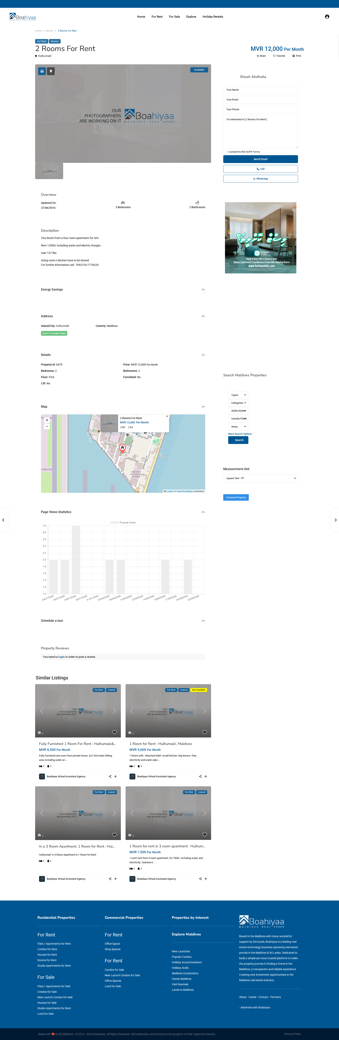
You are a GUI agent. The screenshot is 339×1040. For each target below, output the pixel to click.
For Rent (157, 16)
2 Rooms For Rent (131, 418)
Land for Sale (45, 1013)
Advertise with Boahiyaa (255, 1007)
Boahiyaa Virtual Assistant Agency (66, 776)
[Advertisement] (260, 324)
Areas (234, 426)
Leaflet (169, 491)
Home (141, 16)
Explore (191, 16)
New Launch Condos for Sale (55, 997)
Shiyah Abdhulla (253, 76)
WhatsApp (262, 178)
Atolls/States (238, 410)
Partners (275, 997)
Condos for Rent (47, 949)
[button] (123, 449)
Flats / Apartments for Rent (54, 943)
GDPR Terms (253, 151)
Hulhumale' (45, 55)
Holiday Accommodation (187, 962)
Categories (237, 402)
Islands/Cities (239, 418)
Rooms (49, 30)
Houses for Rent (47, 954)
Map (44, 406)
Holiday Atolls (180, 967)
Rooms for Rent (46, 960)
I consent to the (244, 151)
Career (253, 997)
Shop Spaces (112, 949)
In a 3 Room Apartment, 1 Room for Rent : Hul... (77, 846)
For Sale (174, 16)
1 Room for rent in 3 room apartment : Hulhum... (167, 846)
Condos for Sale (47, 991)
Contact (263, 997)
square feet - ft (235, 478)
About (243, 997)
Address (47, 316)
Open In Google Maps (54, 333)
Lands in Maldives (183, 989)
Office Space (112, 943)
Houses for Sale (46, 1002)
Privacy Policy (292, 1033)
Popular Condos (181, 956)
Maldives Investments (185, 973)
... (66, 759)
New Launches (181, 951)
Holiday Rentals (213, 16)
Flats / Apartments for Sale (53, 986)
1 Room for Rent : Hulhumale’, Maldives (160, 743)
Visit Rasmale (180, 984)
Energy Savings (52, 289)
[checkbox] (224, 151)
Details (46, 355)
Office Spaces (113, 980)
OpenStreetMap (184, 491)
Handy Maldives (181, 978)
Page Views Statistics (56, 512)
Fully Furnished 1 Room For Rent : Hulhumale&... (77, 743)
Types (234, 395)
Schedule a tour (52, 621)
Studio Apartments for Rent (54, 965)
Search (239, 440)
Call (262, 168)
